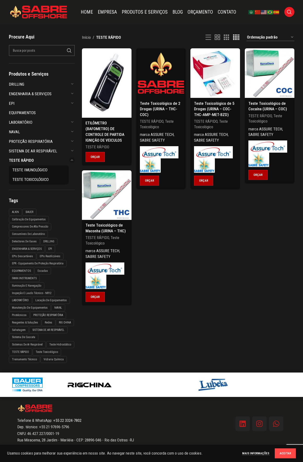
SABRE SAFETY (152, 140)
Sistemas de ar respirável (27, 344)
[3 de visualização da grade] (226, 37)
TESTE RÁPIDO (21, 160)
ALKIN (15, 212)
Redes (48, 322)
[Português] (270, 11)
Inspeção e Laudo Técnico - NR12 (31, 293)
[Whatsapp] (276, 424)
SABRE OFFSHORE (275, 384)
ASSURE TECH (162, 134)
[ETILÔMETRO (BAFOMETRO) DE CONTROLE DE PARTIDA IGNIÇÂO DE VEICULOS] (106, 82)
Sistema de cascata (23, 337)
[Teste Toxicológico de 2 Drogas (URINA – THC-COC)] (161, 73)
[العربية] (251, 11)
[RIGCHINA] (89, 385)
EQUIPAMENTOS (22, 112)
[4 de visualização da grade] (236, 37)
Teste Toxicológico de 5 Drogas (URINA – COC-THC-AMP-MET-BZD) (214, 109)
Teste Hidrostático (60, 344)
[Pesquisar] (289, 12)
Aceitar (285, 453)
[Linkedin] (242, 424)
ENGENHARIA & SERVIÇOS (30, 93)
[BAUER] (27, 385)
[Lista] (208, 37)
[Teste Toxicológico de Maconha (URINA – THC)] (106, 195)
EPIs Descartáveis (22, 256)
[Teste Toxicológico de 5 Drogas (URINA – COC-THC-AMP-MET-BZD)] (215, 73)
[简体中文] (258, 11)
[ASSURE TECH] (159, 152)
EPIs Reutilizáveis (50, 256)
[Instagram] (259, 424)
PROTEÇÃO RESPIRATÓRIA (31, 141)
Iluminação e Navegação (26, 285)
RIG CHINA (65, 322)
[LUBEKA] (213, 385)
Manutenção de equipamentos (30, 307)
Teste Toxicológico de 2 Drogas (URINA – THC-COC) (160, 109)
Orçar (95, 157)
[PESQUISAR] (69, 50)
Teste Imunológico (29, 169)
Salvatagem (19, 330)
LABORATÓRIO (20, 122)
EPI (12, 103)
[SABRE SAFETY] (150, 165)
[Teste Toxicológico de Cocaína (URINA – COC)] (269, 73)
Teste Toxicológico (30, 179)
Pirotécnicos (19, 315)
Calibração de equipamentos (29, 219)
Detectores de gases (24, 241)
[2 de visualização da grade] (217, 37)
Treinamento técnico (24, 359)
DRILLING (16, 84)
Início (86, 37)
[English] (264, 11)
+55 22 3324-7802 (66, 420)
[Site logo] (39, 11)
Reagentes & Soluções (25, 322)
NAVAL (14, 131)
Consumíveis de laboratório (28, 234)
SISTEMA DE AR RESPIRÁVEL (33, 151)
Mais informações (256, 453)
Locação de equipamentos (51, 300)
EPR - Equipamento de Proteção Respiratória (37, 263)
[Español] (276, 11)
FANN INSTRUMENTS (24, 278)
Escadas (43, 271)
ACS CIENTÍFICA (151, 384)
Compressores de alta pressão (30, 226)
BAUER (29, 212)
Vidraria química (54, 359)
